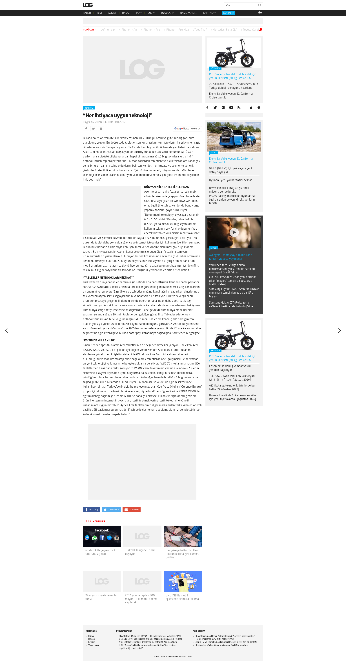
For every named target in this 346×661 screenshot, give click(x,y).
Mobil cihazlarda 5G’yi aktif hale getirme (215, 639)
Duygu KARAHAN (92, 122)
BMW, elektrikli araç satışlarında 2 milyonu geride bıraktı (230, 190)
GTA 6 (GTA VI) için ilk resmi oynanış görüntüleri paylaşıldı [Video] (150, 639)
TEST (99, 13)
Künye (91, 636)
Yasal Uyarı (93, 645)
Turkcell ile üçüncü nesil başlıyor (140, 552)
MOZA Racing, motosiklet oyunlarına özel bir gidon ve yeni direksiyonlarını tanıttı (232, 200)
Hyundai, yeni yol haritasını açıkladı (231, 180)
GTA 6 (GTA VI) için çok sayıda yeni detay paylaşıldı (230, 170)
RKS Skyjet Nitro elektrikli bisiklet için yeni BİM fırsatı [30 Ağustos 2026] (232, 76)
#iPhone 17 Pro (150, 29)
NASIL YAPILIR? (188, 13)
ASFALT (112, 13)
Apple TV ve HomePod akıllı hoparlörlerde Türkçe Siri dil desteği (226, 642)
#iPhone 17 (108, 29)
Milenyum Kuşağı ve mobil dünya (101, 597)
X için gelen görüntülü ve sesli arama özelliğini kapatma (222, 645)
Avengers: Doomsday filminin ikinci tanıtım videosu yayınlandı (230, 257)
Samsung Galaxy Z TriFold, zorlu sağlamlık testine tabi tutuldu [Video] (232, 304)
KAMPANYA (209, 13)
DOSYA (151, 13)
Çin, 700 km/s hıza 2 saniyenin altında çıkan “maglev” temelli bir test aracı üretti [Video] (232, 281)
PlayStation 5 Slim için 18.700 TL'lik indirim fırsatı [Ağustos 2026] (150, 636)
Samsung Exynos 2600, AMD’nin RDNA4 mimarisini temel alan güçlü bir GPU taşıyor (234, 293)
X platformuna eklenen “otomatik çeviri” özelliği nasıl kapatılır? (225, 636)
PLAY (139, 13)
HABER (87, 13)
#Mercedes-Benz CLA (224, 29)
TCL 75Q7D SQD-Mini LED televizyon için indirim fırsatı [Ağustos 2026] (232, 378)
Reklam (91, 639)
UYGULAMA (167, 13)
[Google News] (187, 128)
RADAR (126, 13)
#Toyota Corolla (251, 29)
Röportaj (89, 108)
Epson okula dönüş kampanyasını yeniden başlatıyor (230, 368)
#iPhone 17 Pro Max (176, 29)
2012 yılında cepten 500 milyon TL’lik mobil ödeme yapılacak (141, 599)
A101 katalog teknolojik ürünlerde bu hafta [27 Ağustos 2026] (232, 387)
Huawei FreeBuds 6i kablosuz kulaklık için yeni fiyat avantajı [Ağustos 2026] (232, 397)
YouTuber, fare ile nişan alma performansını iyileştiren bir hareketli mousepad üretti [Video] (232, 269)
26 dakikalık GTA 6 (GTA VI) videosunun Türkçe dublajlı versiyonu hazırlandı (233, 86)
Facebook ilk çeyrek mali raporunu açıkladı (100, 552)
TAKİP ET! (228, 13)
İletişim (91, 642)
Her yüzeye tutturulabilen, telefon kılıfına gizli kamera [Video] (182, 554)
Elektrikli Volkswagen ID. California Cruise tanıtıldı (231, 96)
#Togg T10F (199, 29)
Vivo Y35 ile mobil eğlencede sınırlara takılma (182, 597)
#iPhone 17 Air (128, 29)
